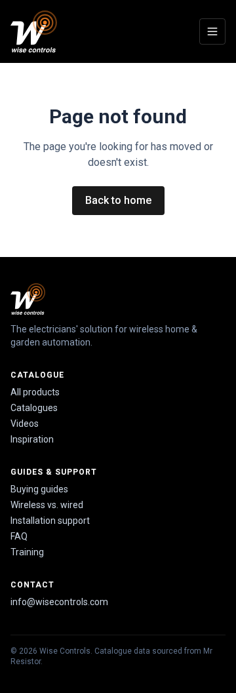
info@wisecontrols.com (59, 602)
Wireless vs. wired (46, 505)
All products (35, 392)
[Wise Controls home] (33, 31)
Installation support (50, 520)
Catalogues (34, 408)
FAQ (19, 536)
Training (27, 552)
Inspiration (32, 439)
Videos (24, 423)
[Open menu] (212, 31)
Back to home (118, 200)
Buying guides (39, 489)
